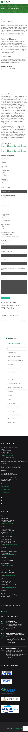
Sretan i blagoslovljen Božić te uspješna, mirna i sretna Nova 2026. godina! (15, 634)
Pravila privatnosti (5, 489)
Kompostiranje (11, 364)
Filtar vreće (10, 391)
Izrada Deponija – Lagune (14, 407)
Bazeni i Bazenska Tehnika (14, 343)
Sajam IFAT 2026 (10, 621)
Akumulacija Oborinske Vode (14, 383)
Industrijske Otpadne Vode (14, 414)
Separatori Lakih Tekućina (13, 368)
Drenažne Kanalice (12, 379)
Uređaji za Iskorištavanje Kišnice (15, 387)
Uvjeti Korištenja (5, 486)
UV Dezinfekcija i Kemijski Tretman (15, 360)
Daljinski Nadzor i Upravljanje (14, 356)
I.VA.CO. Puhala (11, 422)
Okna (9, 375)
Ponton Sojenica (11, 403)
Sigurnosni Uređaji (12, 372)
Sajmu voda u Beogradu (12, 648)
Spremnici (10, 395)
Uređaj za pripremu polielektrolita (15, 418)
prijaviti (23, 321)
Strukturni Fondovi (5, 492)
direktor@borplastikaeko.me (11, 554)
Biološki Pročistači (12, 352)
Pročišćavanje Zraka (12, 411)
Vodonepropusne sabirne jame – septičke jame (16, 347)
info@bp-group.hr (8, 455)
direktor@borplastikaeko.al (10, 587)
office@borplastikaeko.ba (10, 544)
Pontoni (9, 399)
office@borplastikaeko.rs (10, 533)
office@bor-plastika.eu (9, 575)
